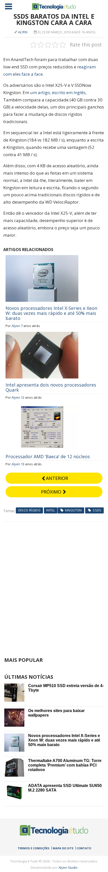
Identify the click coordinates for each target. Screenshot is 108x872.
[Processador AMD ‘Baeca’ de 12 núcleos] (42, 406)
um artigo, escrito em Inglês (57, 92)
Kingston (73, 510)
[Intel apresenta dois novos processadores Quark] (42, 334)
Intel (50, 510)
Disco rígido (29, 510)
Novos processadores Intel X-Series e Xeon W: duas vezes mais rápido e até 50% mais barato (51, 313)
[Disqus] (54, 585)
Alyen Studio (68, 867)
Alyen (22, 32)
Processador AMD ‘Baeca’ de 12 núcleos (48, 456)
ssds (97, 510)
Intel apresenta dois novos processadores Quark (51, 387)
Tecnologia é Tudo (54, 6)
